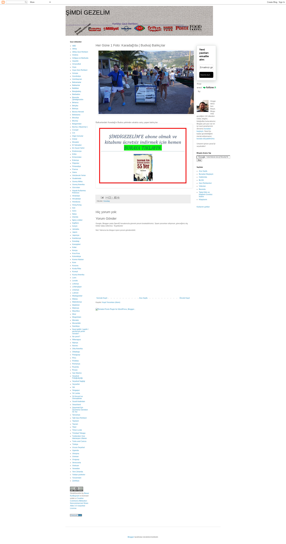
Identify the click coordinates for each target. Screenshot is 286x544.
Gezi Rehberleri (205, 183)
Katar (74, 247)
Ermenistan (76, 157)
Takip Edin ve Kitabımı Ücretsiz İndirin (205, 194)
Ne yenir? (76, 337)
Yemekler (76, 469)
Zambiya (75, 481)
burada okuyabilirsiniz (205, 139)
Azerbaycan (77, 79)
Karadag (107, 201)
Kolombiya (76, 256)
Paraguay (76, 355)
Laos (74, 278)
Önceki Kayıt (184, 298)
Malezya (75, 308)
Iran (73, 208)
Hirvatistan (76, 199)
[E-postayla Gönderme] (102, 197)
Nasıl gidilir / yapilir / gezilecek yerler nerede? (80, 331)
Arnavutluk (76, 64)
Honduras (76, 202)
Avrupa (75, 73)
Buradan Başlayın (206, 174)
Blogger (131, 537)
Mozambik (76, 323)
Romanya (76, 364)
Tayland (75, 421)
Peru (74, 358)
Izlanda (75, 217)
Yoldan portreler (78, 475)
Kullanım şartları (203, 207)
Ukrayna (75, 453)
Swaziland (76, 405)
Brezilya (75, 118)
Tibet (74, 427)
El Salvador (77, 145)
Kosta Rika (76, 269)
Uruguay (75, 459)
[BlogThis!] (109, 197)
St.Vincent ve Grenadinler (77, 397)
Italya (74, 214)
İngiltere (75, 223)
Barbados (76, 94)
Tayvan (75, 424)
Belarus (75, 102)
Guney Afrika (77, 181)
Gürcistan (76, 187)
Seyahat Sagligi (78, 381)
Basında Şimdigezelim (77, 98)
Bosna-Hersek (78, 112)
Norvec (75, 346)
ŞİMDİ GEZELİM (88, 12)
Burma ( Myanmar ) (80, 127)
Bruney (75, 121)
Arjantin (75, 61)
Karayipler (76, 244)
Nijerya (75, 343)
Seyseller (76, 384)
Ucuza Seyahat (78, 447)
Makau (75, 299)
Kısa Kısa (76, 253)
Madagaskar (77, 296)
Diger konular (77, 136)
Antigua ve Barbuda (80, 58)
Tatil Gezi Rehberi (79, 418)
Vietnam (75, 466)
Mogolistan (76, 317)
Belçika (75, 106)
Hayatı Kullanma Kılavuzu (79, 192)
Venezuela (76, 463)
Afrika (74, 49)
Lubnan (75, 293)
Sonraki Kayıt (101, 298)
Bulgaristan (76, 124)
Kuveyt (75, 272)
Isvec (74, 211)
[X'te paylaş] (112, 197)
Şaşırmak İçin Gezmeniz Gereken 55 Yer (80, 410)
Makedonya (77, 302)
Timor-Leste (77, 430)
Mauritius (76, 311)
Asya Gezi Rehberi (79, 70)
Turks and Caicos (79, 441)
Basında (202, 189)
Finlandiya (76, 166)
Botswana (76, 115)
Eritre (74, 154)
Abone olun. (205, 75)
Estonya (75, 160)
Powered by (199, 87)
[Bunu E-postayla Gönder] (106, 197)
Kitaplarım (203, 199)
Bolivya (75, 109)
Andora (75, 55)
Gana (74, 172)
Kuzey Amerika (78, 275)
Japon (74, 232)
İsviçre (74, 226)
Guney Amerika (78, 184)
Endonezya (76, 151)
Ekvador (75, 142)
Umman (75, 456)
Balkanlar (76, 85)
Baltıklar (75, 88)
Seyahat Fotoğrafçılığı (77, 377)
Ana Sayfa (143, 298)
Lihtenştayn (77, 287)
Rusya (74, 370)
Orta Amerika (77, 349)
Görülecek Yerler (79, 175)
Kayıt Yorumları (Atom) (111, 302)
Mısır (74, 314)
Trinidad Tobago (79, 433)
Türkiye (75, 444)
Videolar (202, 186)
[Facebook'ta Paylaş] (115, 197)
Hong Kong (76, 205)
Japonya (75, 235)
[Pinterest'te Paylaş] (118, 197)
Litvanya (75, 290)
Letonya (75, 284)
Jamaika (75, 229)
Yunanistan (76, 478)
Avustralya (76, 76)
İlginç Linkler (77, 220)
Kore (74, 262)
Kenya (74, 250)
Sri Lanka (76, 393)
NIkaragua (76, 340)
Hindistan (76, 196)
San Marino (77, 373)
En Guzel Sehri (78, 148)
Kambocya (76, 238)
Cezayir (75, 130)
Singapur (76, 390)
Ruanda (75, 367)
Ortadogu (76, 352)
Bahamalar (76, 82)
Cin (73, 133)
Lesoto (75, 281)
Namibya (76, 326)
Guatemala (76, 178)
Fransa (75, 169)
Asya (74, 67)
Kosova (75, 266)
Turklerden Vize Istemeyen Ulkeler (79, 437)
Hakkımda (203, 177)
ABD (74, 46)
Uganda (75, 450)
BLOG (201, 180)
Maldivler (76, 305)
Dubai (74, 139)
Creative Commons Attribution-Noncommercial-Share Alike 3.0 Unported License (79, 503)
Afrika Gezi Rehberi (80, 52)
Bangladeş (76, 91)
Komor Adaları (78, 259)
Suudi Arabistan (78, 401)
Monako (75, 320)
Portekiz (75, 361)
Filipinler (75, 163)
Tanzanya (76, 415)
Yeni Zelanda (77, 472)
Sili (73, 387)
